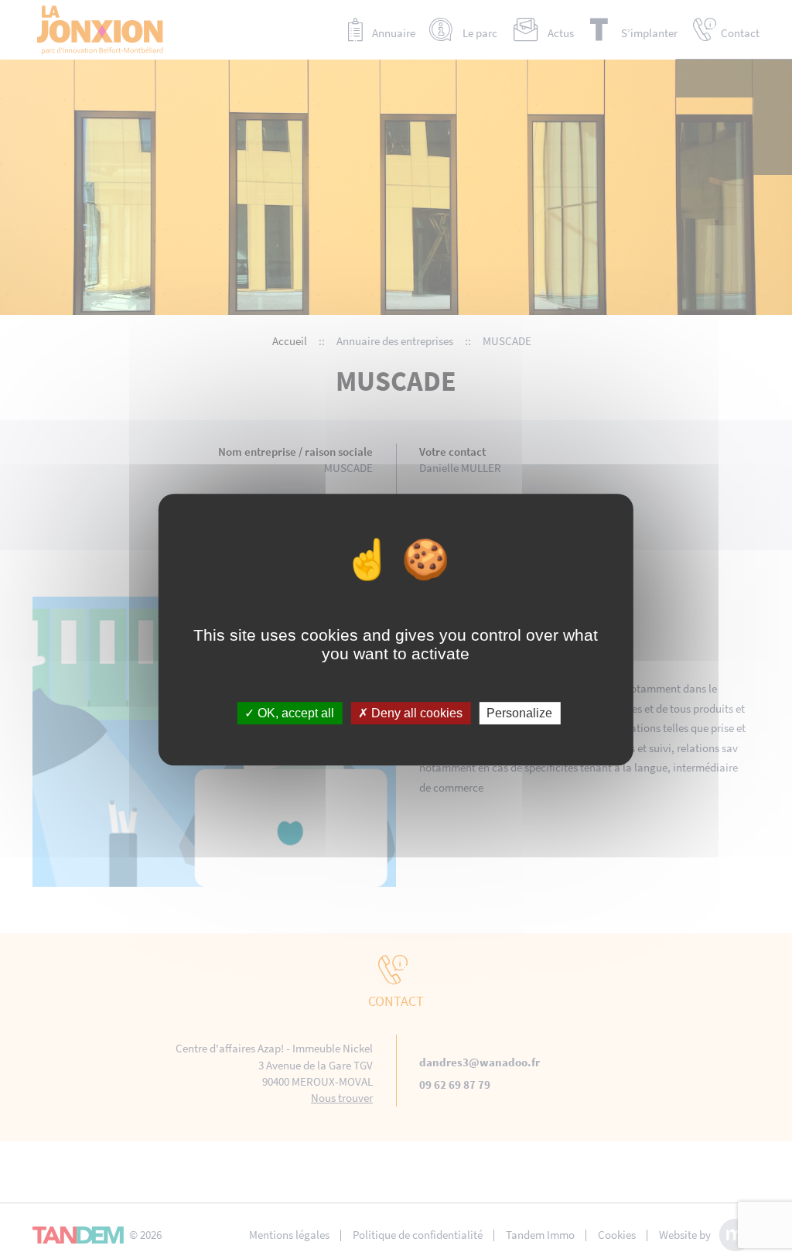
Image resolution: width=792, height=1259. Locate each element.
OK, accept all (294, 713)
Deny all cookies (415, 713)
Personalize (519, 713)
